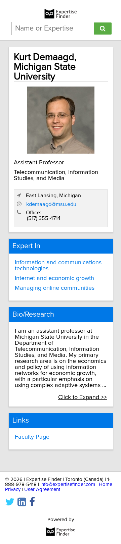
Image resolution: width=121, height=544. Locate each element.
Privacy (13, 489)
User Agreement (42, 489)
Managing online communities (54, 288)
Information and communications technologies (58, 266)
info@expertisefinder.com (67, 484)
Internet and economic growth (54, 278)
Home (105, 484)
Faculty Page (32, 437)
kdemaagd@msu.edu (51, 204)
